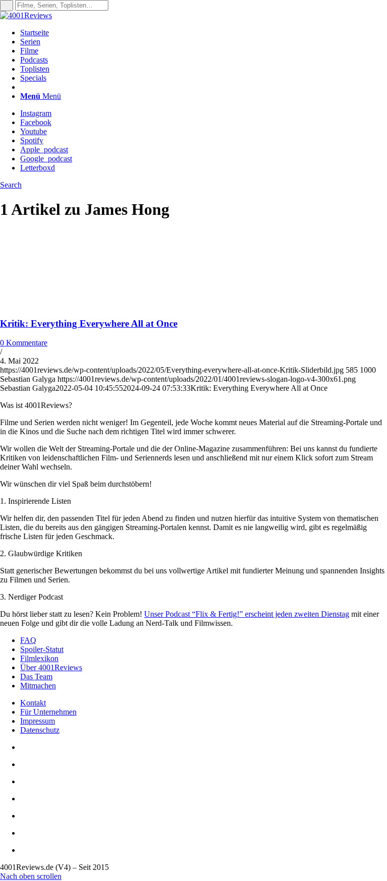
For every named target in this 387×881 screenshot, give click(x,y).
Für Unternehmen (48, 712)
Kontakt (33, 702)
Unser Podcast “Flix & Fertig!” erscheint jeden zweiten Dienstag (246, 614)
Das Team (36, 676)
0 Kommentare (23, 342)
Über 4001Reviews (51, 667)
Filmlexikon (39, 658)
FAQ (28, 640)
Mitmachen (38, 685)
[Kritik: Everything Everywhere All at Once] (65, 304)
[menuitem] (203, 32)
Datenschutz (39, 730)
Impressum (37, 721)
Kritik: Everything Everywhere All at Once (88, 323)
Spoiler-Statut (41, 649)
